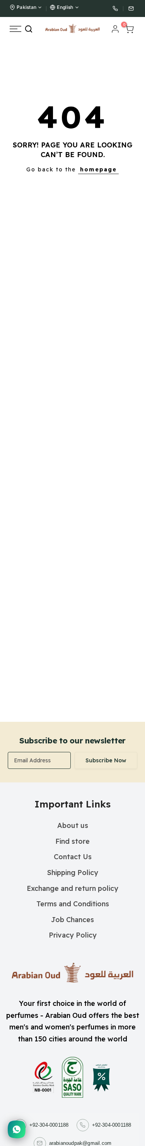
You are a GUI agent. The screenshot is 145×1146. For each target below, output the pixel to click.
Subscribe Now (105, 760)
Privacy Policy (73, 935)
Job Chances (72, 919)
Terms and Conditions (72, 903)
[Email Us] (131, 8)
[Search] (28, 29)
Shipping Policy (72, 872)
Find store (72, 841)
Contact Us (73, 856)
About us (72, 825)
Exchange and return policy (72, 888)
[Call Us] (115, 8)
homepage (98, 169)
